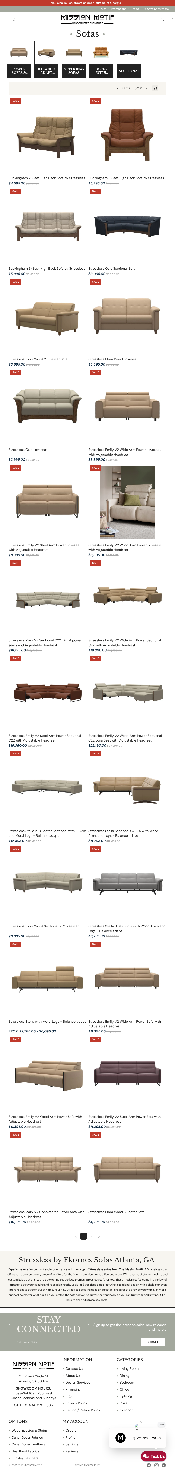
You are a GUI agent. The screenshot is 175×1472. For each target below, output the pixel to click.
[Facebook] (149, 1465)
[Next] (99, 1236)
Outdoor (125, 1410)
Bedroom (125, 1382)
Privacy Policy (75, 1403)
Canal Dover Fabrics (26, 1437)
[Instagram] (156, 1465)
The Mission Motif (30, 1465)
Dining (123, 1375)
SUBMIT (153, 1342)
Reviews (70, 1451)
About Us (71, 1375)
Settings (70, 1444)
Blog (67, 1396)
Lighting (124, 1396)
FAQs (102, 9)
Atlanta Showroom (156, 9)
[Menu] (5, 19)
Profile (69, 1437)
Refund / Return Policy (81, 1410)
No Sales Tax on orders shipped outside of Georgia (86, 3)
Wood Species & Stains (28, 1430)
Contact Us (73, 1368)
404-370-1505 (41, 1405)
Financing (72, 1389)
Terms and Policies (87, 1465)
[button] (141, 88)
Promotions (118, 9)
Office (123, 1389)
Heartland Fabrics (24, 1451)
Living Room (128, 1368)
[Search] (14, 19)
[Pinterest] (163, 1465)
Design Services (76, 1382)
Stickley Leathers (23, 1458)
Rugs (122, 1403)
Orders (69, 1430)
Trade (135, 9)
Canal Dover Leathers (27, 1444)
